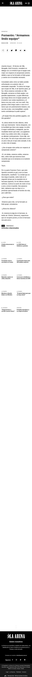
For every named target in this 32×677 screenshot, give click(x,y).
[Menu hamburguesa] (2, 3)
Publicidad (18, 672)
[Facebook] (12, 660)
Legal (7, 672)
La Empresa (12, 672)
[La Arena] (16, 3)
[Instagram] (16, 660)
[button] (7, 50)
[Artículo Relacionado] (8, 236)
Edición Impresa (9, 225)
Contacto (24, 672)
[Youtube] (25, 660)
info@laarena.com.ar (21, 655)
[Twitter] (20, 660)
